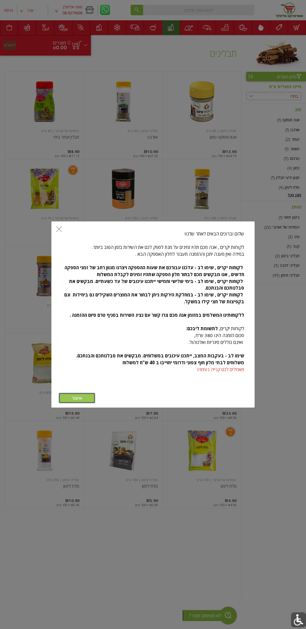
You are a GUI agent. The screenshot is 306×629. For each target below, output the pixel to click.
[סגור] (59, 229)
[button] (298, 620)
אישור (77, 398)
